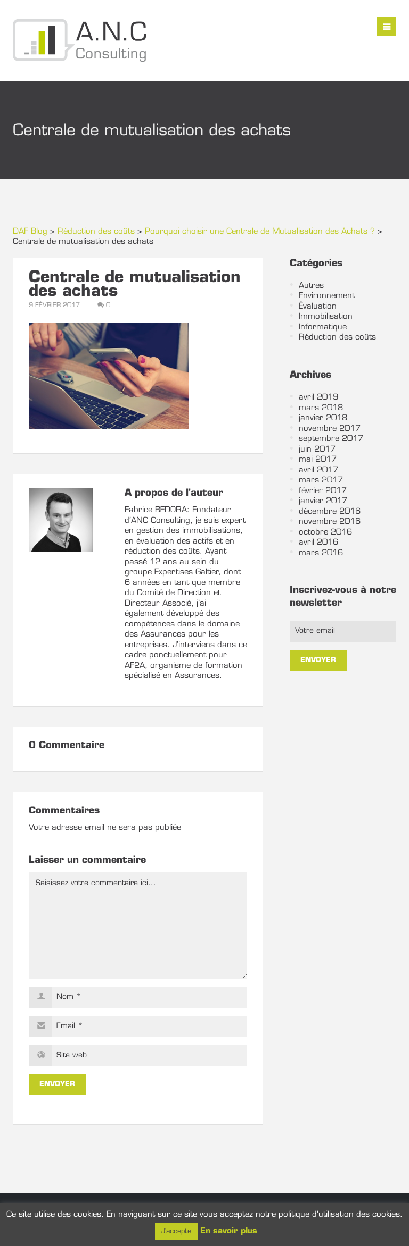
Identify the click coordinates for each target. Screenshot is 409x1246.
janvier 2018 (323, 418)
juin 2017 (317, 450)
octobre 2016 (325, 533)
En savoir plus (228, 1231)
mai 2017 (318, 460)
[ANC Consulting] (79, 40)
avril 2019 (318, 398)
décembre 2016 (330, 512)
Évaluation (318, 307)
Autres (311, 286)
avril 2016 (318, 543)
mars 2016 (321, 553)
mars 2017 (321, 481)
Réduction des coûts (337, 338)
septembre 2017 (331, 439)
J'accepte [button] (176, 1231)
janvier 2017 (323, 501)
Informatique (323, 328)
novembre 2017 (330, 429)
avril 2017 (318, 470)
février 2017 (323, 491)
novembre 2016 (330, 522)
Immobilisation (326, 317)
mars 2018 (321, 408)
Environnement (327, 296)
